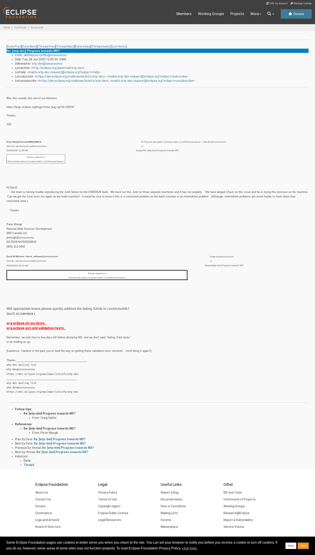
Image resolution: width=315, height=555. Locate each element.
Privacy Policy (107, 492)
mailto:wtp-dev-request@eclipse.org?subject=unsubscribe (152, 80)
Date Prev (14, 46)
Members (184, 14)
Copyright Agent (109, 506)
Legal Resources (109, 520)
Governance (43, 513)
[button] (270, 14)
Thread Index (101, 46)
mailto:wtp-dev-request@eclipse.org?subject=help (64, 72)
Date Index (82, 46)
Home (6, 27)
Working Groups (211, 14)
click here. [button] (190, 548)
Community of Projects (240, 499)
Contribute (20, 27)
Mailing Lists (169, 513)
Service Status (234, 526)
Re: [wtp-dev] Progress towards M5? (49, 413)
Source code (37, 27)
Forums (166, 520)
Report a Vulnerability (238, 520)
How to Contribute (173, 506)
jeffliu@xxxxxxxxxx (53, 55)
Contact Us (43, 499)
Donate (298, 14)
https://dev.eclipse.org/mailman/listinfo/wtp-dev (70, 76)
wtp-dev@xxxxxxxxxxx (47, 63)
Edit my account (278, 3)
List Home (119, 46)
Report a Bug (169, 492)
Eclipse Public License (113, 513)
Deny (291, 545)
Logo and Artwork (47, 520)
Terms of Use (107, 499)
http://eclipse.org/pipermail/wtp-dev (58, 68)
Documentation (171, 499)
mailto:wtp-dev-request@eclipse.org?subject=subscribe (147, 76)
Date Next (29, 46)
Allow (303, 545)
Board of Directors (48, 526)
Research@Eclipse (236, 513)
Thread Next (65, 46)
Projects (237, 14)
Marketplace (169, 526)
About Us (41, 492)
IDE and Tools (233, 492)
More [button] (254, 14)
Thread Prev (46, 46)
